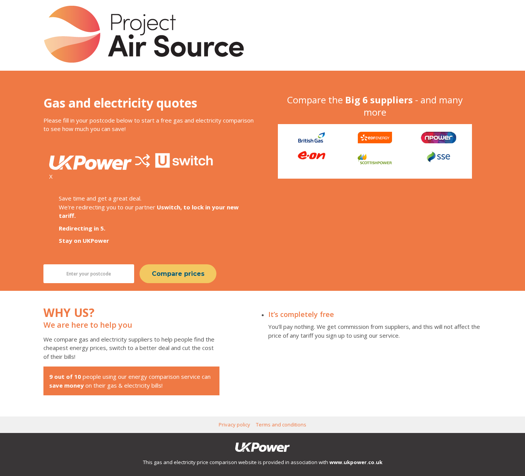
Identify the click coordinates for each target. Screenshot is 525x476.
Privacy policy (234, 424)
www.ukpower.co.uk (355, 462)
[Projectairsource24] (143, 60)
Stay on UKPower (84, 240)
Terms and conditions (281, 424)
